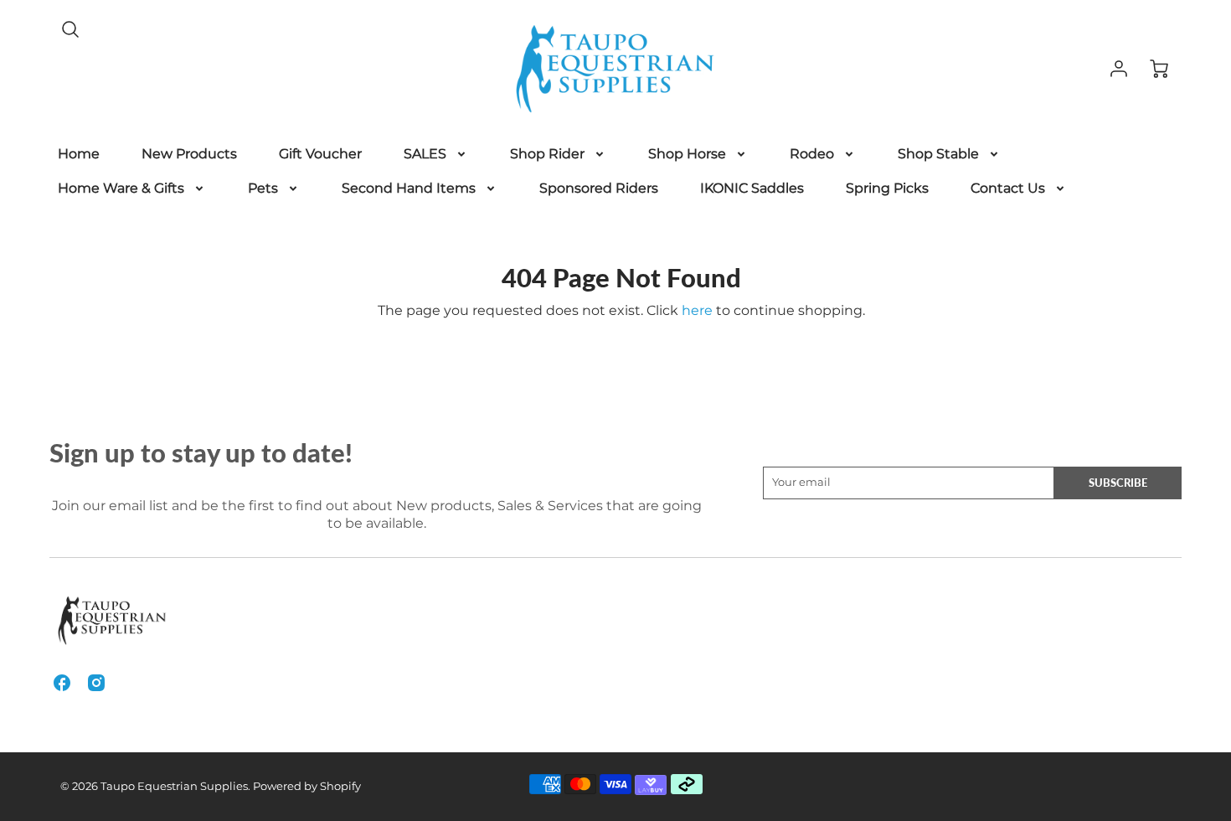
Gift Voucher (320, 154)
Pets (263, 188)
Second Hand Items (409, 188)
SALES (425, 154)
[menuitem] (78, 155)
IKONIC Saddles (752, 188)
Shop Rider (547, 154)
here (697, 310)
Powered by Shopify (307, 786)
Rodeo (812, 154)
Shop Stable (938, 154)
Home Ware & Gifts (121, 188)
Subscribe (1118, 482)
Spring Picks (887, 188)
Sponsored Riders (598, 188)
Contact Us (1008, 188)
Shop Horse (687, 154)
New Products (189, 154)
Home (79, 154)
